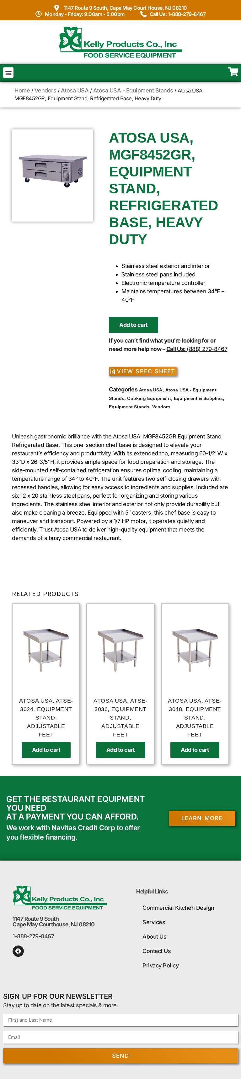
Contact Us (156, 951)
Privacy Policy (160, 965)
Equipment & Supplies (198, 398)
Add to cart (133, 325)
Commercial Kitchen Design (178, 907)
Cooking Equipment (149, 398)
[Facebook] (18, 951)
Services (153, 922)
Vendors (45, 90)
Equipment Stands (129, 406)
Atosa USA (75, 90)
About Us (154, 936)
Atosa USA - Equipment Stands (133, 90)
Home (22, 90)
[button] (8, 72)
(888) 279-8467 (207, 349)
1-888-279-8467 (33, 936)
